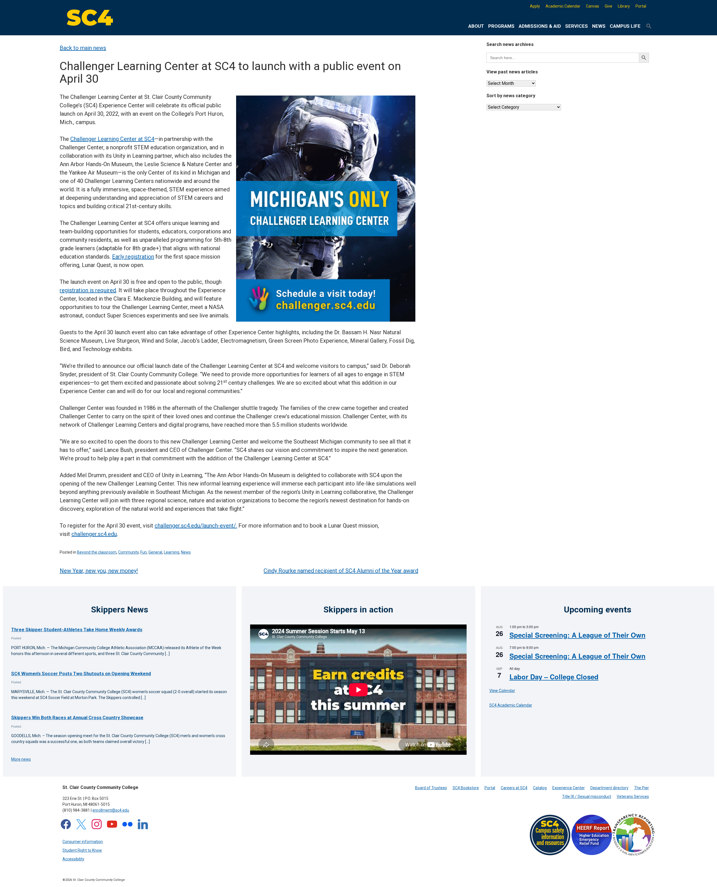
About (476, 26)
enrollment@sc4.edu (110, 810)
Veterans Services (633, 796)
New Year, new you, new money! (99, 570)
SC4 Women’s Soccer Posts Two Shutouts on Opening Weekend (81, 673)
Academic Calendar (563, 6)
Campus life (625, 26)
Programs (501, 26)
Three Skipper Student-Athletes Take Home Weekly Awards (76, 629)
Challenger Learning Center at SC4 (112, 139)
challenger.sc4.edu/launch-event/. (196, 525)
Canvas (592, 6)
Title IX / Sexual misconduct (586, 796)
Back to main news (83, 48)
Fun (143, 552)
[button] (649, 26)
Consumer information (82, 841)
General (155, 552)
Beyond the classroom (97, 552)
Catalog (540, 788)
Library (624, 6)
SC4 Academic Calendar (510, 705)
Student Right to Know (82, 850)
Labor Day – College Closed (554, 676)
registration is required (88, 290)
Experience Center (568, 788)
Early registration (133, 256)
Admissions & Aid (540, 26)
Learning (171, 552)
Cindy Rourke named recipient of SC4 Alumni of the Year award (341, 570)
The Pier (641, 788)
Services (576, 26)
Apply (535, 6)
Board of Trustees (431, 788)
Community (128, 552)
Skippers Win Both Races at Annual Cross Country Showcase (77, 717)
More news (21, 759)
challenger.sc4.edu (94, 534)
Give (608, 6)
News (599, 26)
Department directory (609, 788)
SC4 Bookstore (466, 788)
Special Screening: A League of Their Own (577, 635)
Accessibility (73, 859)
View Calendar (502, 690)
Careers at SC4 (514, 788)
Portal (640, 6)
